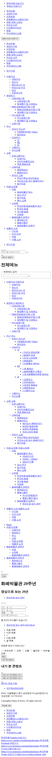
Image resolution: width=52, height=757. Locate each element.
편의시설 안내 (18, 88)
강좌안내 (21, 159)
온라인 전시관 (18, 129)
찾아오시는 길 (18, 85)
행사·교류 (21, 200)
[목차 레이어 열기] (2, 603)
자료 (14, 189)
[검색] (27, 252)
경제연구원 (11, 14)
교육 (14, 538)
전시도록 (16, 150)
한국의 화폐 (22, 209)
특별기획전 (22, 223)
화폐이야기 (22, 173)
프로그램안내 (18, 156)
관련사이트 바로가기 (10, 39)
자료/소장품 (12, 527)
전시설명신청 (18, 115)
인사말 (15, 231)
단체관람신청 (18, 98)
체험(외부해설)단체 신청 (23, 107)
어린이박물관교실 (25, 161)
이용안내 (16, 530)
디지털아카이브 (13, 28)
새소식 (15, 82)
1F (18, 140)
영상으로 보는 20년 (15, 598)
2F (18, 145)
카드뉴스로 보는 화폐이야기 (30, 181)
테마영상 (21, 135)
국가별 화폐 (22, 212)
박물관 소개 (17, 544)
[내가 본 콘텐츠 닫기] (2, 672)
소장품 (15, 203)
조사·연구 (21, 195)
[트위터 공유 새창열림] (7, 574)
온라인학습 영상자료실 (28, 178)
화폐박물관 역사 (25, 192)
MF (18, 142)
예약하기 (16, 533)
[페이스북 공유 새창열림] (5, 574)
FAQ (14, 90)
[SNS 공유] (2, 571)
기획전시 (16, 147)
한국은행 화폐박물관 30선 (29, 206)
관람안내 (16, 79)
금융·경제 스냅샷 (14, 22)
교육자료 (16, 167)
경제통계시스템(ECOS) (17, 19)
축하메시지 (22, 220)
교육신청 (16, 123)
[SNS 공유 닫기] (2, 574)
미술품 (20, 214)
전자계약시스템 (13, 33)
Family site (6, 706)
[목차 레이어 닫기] (5, 603)
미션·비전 (16, 234)
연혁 (14, 237)
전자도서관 (11, 25)
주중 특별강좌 (23, 164)
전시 (14, 535)
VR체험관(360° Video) (27, 132)
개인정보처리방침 (14, 688)
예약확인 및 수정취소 (27, 104)
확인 (4, 657)
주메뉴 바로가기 (14, 6)
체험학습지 (22, 170)
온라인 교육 (17, 175)
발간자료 (21, 184)
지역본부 (10, 17)
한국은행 (10, 11)
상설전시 (16, 137)
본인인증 (10, 71)
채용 (8, 31)
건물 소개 (16, 240)
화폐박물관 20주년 (20, 217)
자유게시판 (17, 93)
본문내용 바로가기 (15, 3)
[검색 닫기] (2, 255)
